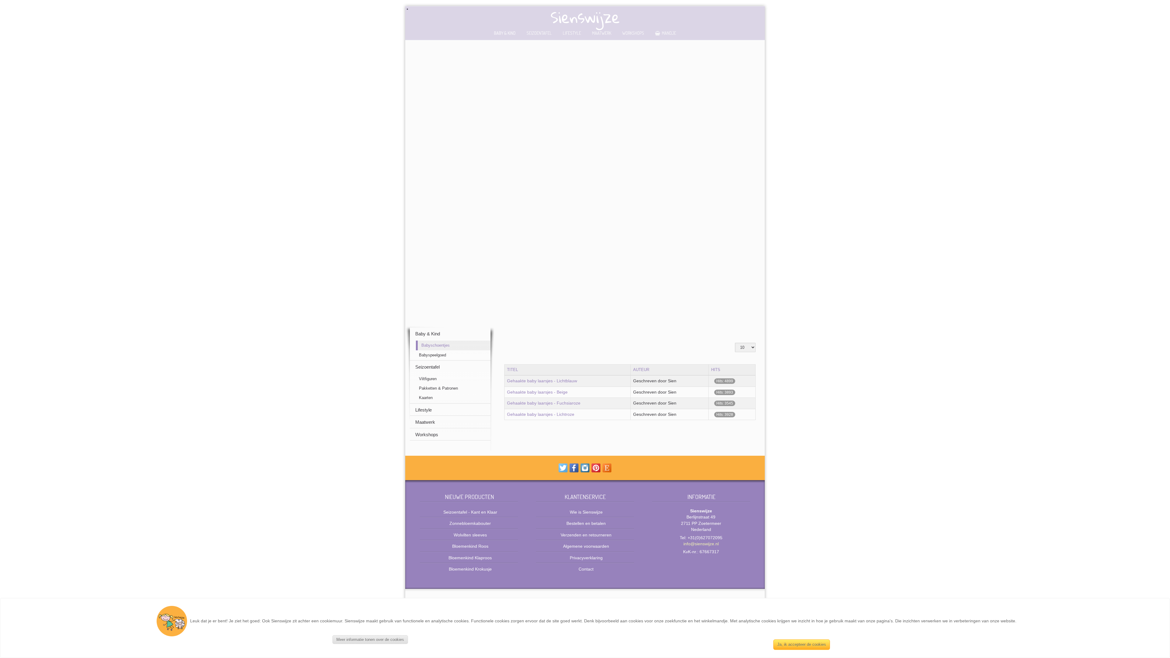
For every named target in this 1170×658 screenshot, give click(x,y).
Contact (586, 569)
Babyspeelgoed (432, 355)
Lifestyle (572, 33)
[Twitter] (563, 467)
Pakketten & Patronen (438, 388)
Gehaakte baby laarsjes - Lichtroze (540, 414)
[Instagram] (585, 467)
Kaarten (426, 397)
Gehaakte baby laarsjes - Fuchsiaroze (543, 403)
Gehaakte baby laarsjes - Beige (537, 392)
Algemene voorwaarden (586, 546)
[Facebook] (574, 467)
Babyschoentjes (435, 345)
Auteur (641, 369)
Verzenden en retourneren (586, 535)
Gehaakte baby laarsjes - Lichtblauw (542, 381)
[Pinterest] (596, 467)
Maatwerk (601, 33)
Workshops (633, 33)
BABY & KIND (505, 33)
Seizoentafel (539, 33)
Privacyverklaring (586, 558)
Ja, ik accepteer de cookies (801, 644)
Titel (512, 369)
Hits (715, 369)
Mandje (669, 33)
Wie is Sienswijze (586, 512)
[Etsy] (607, 467)
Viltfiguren (428, 379)
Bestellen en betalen (586, 523)
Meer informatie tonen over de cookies (370, 639)
